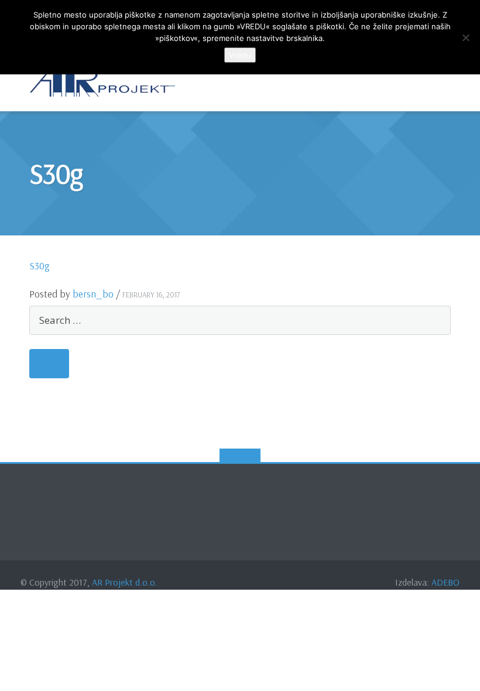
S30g (39, 265)
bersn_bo (93, 294)
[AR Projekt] (104, 82)
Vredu (240, 55)
